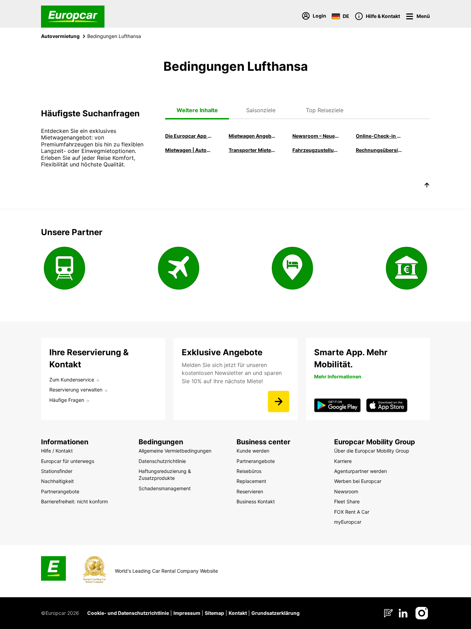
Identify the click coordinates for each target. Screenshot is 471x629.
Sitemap (214, 613)
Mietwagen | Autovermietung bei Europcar (189, 150)
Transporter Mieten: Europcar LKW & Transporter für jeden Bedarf (252, 150)
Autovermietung (60, 36)
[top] (427, 186)
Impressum (186, 613)
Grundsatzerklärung (275, 613)
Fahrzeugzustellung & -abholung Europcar (316, 150)
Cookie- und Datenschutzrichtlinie (128, 613)
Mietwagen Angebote (252, 136)
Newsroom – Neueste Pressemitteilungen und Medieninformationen (316, 136)
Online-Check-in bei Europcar (379, 136)
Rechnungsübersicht (379, 150)
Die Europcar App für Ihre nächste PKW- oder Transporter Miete (189, 136)
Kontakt (238, 613)
